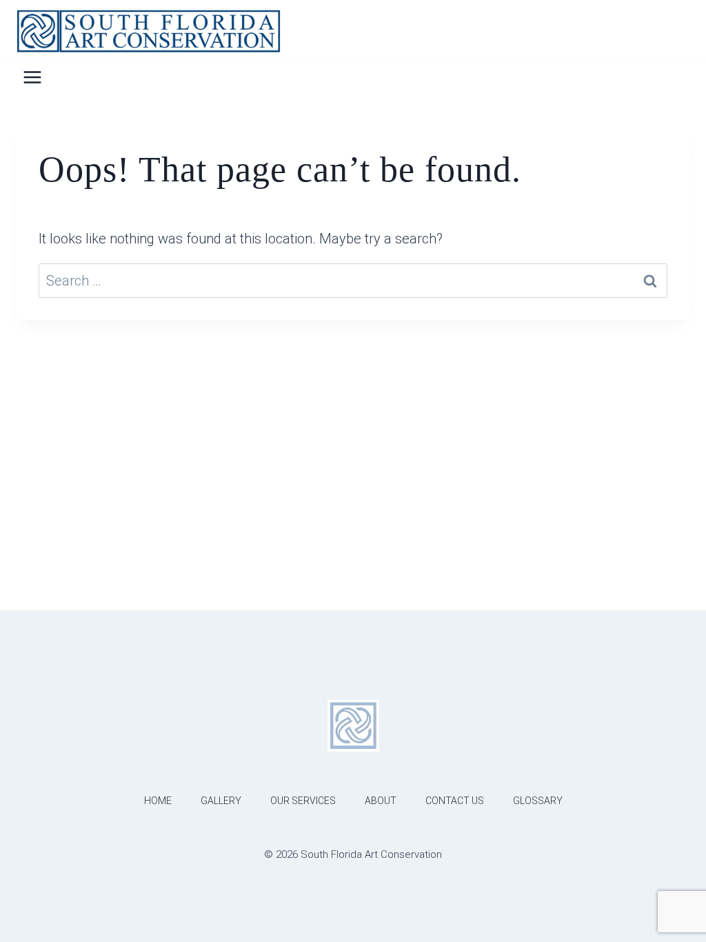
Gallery (221, 800)
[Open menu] (33, 77)
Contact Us (454, 800)
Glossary (538, 800)
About (380, 800)
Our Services (303, 800)
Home (158, 800)
